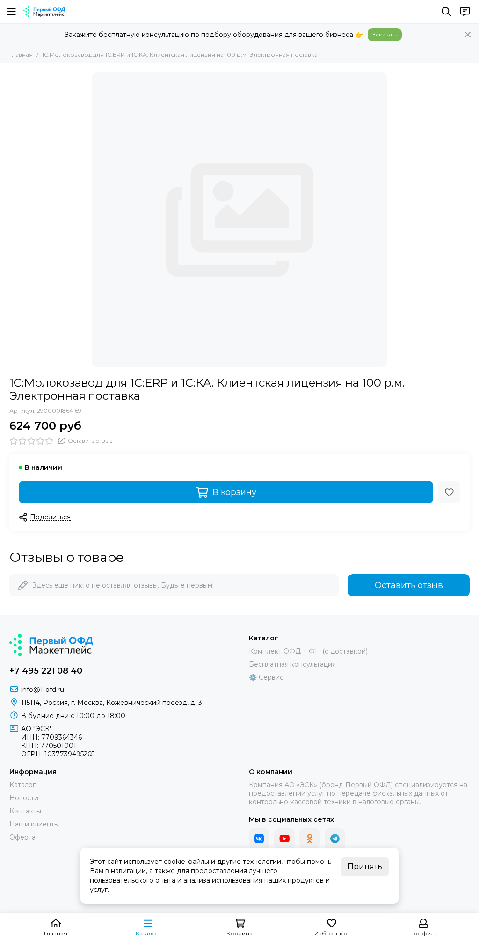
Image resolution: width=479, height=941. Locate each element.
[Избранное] (449, 492)
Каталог (22, 785)
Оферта (22, 837)
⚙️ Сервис (266, 677)
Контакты (25, 811)
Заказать (384, 34)
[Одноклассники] (309, 838)
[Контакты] (465, 11)
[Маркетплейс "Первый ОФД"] (44, 11)
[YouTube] (284, 838)
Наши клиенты (34, 824)
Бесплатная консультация (292, 664)
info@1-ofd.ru (42, 689)
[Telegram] (335, 838)
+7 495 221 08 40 (45, 671)
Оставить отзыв (409, 585)
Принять (365, 866)
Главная (21, 54)
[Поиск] (446, 11)
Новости (23, 798)
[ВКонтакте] (259, 838)
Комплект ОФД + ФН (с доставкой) (308, 651)
